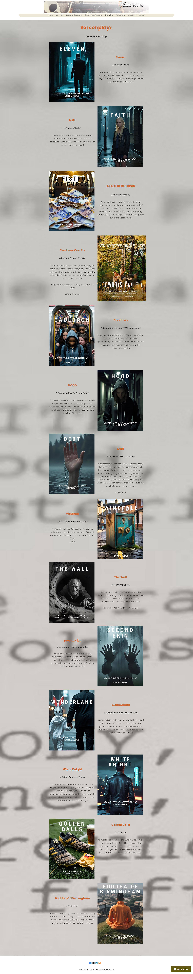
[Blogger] (100, 963)
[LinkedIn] (96, 963)
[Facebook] (90, 963)
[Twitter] (93, 963)
